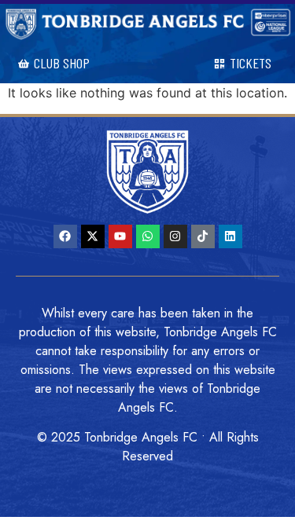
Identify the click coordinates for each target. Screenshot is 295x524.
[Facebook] (65, 236)
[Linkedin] (230, 236)
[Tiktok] (203, 236)
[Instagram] (175, 236)
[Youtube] (120, 236)
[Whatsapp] (148, 236)
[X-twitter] (93, 236)
